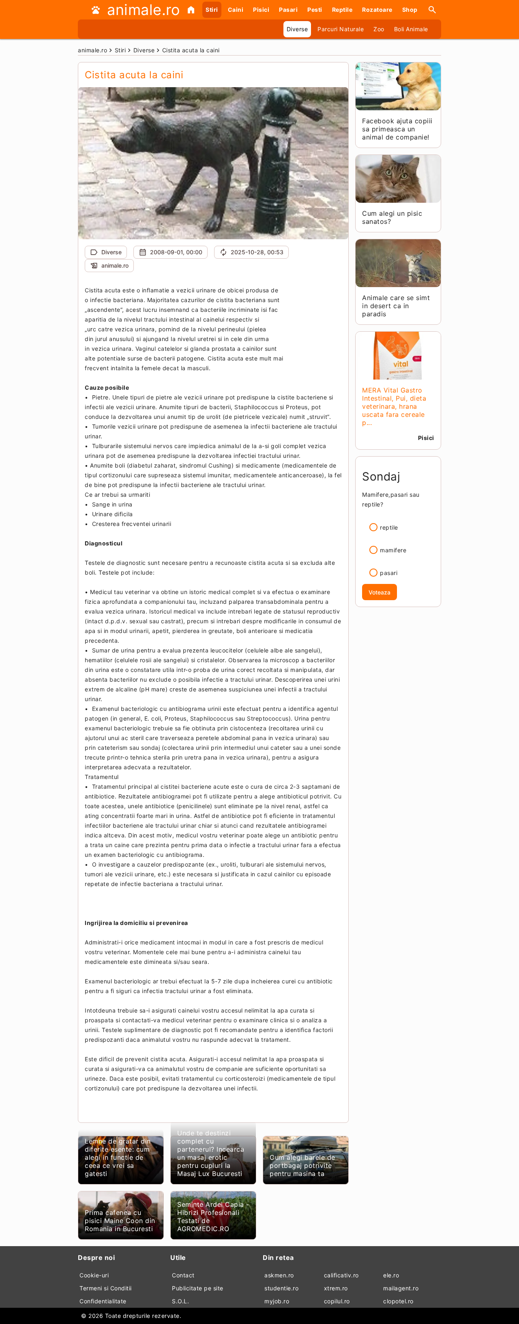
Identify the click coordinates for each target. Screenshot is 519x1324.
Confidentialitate (103, 1301)
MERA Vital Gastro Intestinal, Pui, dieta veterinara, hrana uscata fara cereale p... (394, 406)
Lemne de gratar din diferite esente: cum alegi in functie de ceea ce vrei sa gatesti (118, 1157)
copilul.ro (337, 1301)
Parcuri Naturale (340, 29)
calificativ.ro (341, 1275)
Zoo (378, 29)
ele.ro (391, 1275)
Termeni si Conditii (105, 1288)
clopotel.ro (398, 1301)
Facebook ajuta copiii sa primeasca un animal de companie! (397, 129)
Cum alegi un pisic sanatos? (392, 217)
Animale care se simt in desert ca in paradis (396, 306)
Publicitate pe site (197, 1288)
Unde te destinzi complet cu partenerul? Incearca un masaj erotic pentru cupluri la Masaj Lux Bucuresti (210, 1153)
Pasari (288, 9)
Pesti (314, 9)
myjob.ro (276, 1301)
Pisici (261, 9)
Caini (236, 9)
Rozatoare (377, 9)
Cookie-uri (94, 1275)
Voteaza (379, 592)
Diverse (297, 29)
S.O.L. (180, 1301)
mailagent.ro (400, 1288)
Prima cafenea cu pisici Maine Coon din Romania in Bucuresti (120, 1220)
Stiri (212, 9)
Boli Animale (411, 29)
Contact (183, 1275)
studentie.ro (281, 1288)
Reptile (342, 9)
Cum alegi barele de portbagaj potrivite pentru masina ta (302, 1165)
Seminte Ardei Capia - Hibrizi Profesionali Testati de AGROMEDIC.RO (213, 1216)
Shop (410, 9)
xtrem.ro (336, 1288)
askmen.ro (279, 1275)
